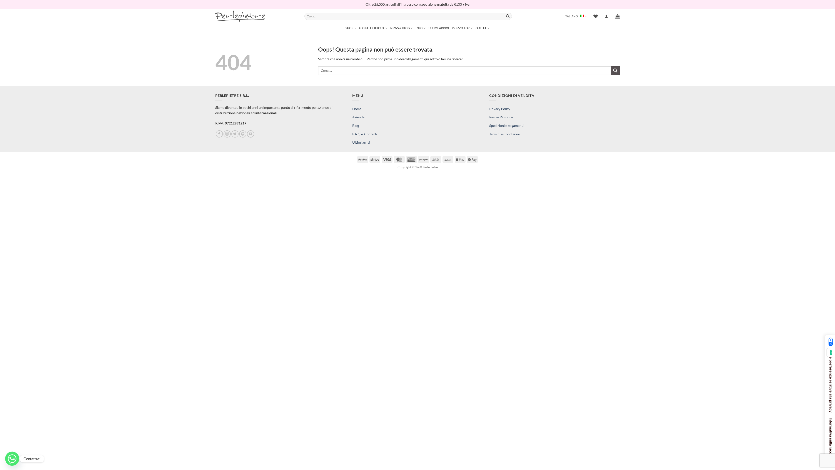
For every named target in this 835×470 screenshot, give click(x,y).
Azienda (358, 117)
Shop (349, 28)
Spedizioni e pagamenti (506, 125)
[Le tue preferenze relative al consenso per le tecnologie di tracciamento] (831, 352)
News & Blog (400, 28)
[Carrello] (617, 16)
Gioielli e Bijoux (371, 28)
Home (356, 109)
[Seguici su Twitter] (235, 134)
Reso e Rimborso (501, 117)
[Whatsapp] (12, 459)
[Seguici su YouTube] (250, 134)
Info (419, 28)
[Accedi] (606, 16)
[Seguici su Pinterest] (242, 134)
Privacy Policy (499, 109)
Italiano (571, 16)
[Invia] (507, 16)
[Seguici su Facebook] (219, 134)
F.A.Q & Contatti (364, 134)
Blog (355, 125)
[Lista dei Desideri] (595, 16)
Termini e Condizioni (504, 134)
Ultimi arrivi (439, 28)
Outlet (481, 28)
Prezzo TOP (461, 28)
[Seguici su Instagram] (227, 134)
